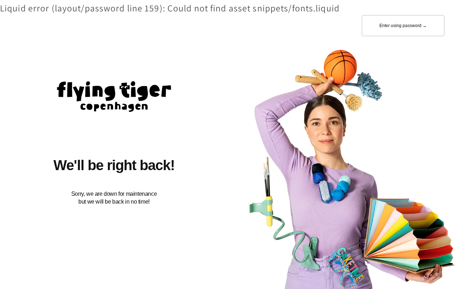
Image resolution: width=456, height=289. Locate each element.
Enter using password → (403, 25)
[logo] (114, 99)
